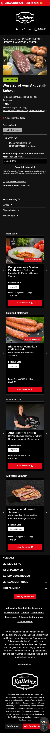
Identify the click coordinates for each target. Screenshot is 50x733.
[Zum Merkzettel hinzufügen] (40, 241)
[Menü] (6, 29)
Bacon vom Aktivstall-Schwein (22, 511)
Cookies (25, 613)
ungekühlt (13, 287)
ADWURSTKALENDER (22, 433)
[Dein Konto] (29, 29)
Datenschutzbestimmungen (33, 173)
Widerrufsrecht (25, 622)
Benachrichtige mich (25, 167)
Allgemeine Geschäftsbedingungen (24, 608)
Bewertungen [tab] (9, 216)
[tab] (24, 199)
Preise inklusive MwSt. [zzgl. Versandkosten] (24, 110)
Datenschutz (37, 613)
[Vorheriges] (5, 60)
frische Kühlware (13, 130)
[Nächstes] (45, 60)
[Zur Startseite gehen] (25, 17)
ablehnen (29, 717)
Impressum (11, 617)
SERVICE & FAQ (12, 563)
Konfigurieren (14, 726)
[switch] (44, 727)
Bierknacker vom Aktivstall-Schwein (23, 348)
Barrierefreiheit (11, 613)
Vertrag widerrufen (25, 596)
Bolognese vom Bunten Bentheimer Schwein (23, 269)
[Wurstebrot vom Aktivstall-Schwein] (25, 60)
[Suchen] (17, 29)
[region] (25, 60)
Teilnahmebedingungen (31, 617)
